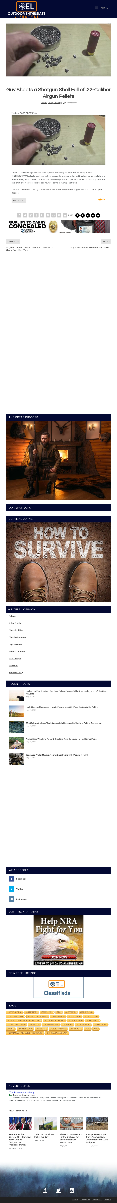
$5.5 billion (31, 1012)
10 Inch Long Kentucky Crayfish (24, 1021)
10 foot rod (74, 1016)
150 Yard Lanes (51, 1025)
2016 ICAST (41, 1029)
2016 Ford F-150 (25, 1029)
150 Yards (67, 1025)
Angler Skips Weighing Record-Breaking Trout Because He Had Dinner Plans (61, 739)
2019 (95, 1029)
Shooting (58, 103)
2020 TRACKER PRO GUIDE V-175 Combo (25, 1033)
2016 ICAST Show (58, 1029)
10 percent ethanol (54, 1021)
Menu (104, 7)
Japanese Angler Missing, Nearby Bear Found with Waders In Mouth (57, 755)
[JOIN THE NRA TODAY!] (58, 940)
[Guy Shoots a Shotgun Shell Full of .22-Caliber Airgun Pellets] (58, 50)
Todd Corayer (15, 659)
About (75, 1200)
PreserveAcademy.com (24, 1095)
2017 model (75, 1029)
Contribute (97, 1200)
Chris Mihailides (16, 630)
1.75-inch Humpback (37, 1016)
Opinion (12, 616)
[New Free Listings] (58, 987)
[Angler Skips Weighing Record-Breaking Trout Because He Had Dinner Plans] (16, 743)
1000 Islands (100, 1025)
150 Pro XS (34, 1025)
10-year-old (92, 1021)
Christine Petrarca (17, 637)
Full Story (19, 201)
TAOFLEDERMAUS (28, 113)
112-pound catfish (16, 1025)
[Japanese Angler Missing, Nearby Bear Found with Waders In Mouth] (16, 759)
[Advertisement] (58, 817)
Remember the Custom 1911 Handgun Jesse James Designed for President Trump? (20, 1139)
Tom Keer (13, 666)
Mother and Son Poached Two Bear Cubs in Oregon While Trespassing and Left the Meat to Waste (66, 692)
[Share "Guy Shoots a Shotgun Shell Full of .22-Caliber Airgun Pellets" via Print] (65, 215)
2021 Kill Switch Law (57, 1033)
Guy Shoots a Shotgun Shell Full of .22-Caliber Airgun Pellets (47, 189)
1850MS (11, 1029)
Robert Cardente (17, 652)
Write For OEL (15, 673)
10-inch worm (75, 1021)
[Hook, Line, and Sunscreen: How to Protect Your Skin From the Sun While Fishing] (16, 711)
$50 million (46, 1012)
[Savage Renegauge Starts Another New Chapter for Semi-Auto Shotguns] (97, 1123)
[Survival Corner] (58, 562)
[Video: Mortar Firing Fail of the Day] (45, 1123)
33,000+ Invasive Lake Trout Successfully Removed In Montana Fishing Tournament (64, 723)
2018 (87, 1029)
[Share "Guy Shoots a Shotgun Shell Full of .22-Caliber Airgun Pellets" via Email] (59, 215)
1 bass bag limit (15, 1016)
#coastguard (14, 1012)
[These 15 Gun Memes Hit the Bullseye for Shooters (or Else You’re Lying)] (71, 1123)
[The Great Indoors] (58, 460)
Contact (107, 1200)
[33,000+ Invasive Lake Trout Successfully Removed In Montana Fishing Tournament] (16, 727)
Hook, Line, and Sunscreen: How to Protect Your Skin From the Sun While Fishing (62, 707)
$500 (58, 1012)
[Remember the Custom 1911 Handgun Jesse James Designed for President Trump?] (20, 1123)
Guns (50, 103)
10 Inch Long (91, 1016)
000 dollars (86, 1012)
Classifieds (85, 1200)
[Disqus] (58, 297)
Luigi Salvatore (15, 645)
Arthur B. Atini (15, 623)
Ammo (44, 103)
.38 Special (70, 1012)
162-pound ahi (83, 1025)
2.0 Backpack (58, 1016)
